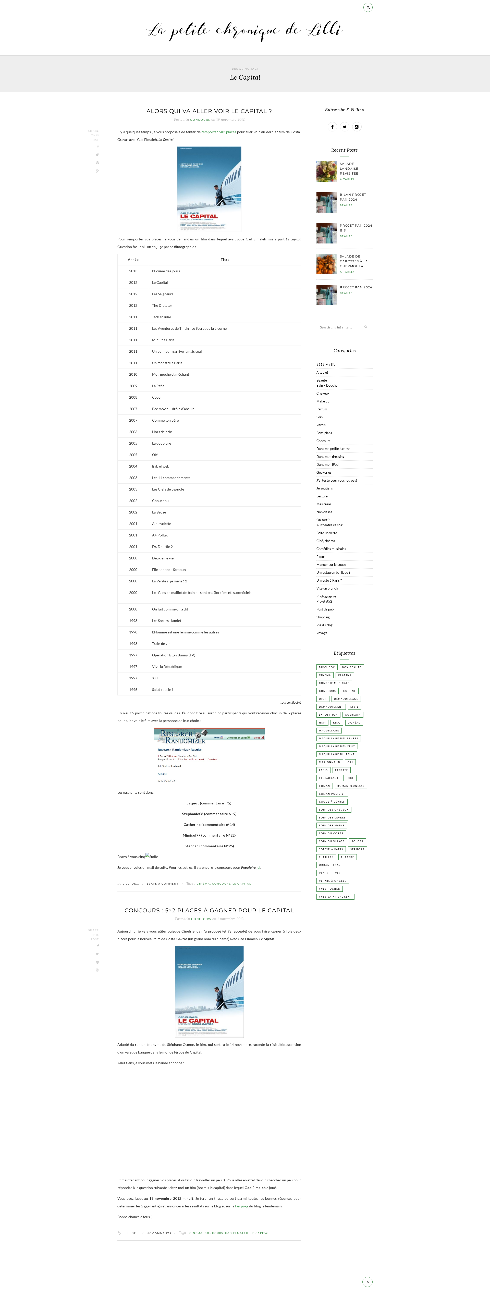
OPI (350, 762)
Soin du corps (331, 833)
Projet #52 (324, 601)
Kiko (337, 722)
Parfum (321, 409)
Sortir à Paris (331, 849)
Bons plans (324, 433)
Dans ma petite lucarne (333, 449)
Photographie (326, 596)
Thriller (326, 857)
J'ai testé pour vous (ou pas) (336, 480)
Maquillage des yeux (337, 746)
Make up (322, 401)
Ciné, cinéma (325, 541)
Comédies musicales (331, 549)
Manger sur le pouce (331, 564)
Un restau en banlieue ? (333, 572)
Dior (323, 698)
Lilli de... (131, 883)
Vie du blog (324, 625)
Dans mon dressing (330, 457)
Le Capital (241, 883)
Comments (159, 1233)
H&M (322, 722)
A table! (347, 179)
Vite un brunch (327, 588)
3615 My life (325, 364)
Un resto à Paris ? (329, 580)
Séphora (357, 849)
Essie (354, 706)
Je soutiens (324, 488)
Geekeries (324, 472)
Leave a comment (163, 883)
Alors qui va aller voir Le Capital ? (209, 111)
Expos (320, 557)
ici (258, 867)
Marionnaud (329, 762)
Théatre (347, 857)
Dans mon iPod (327, 464)
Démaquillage (346, 698)
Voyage (321, 633)
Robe (350, 778)
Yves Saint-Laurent (335, 896)
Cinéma (203, 883)
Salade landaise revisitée (349, 168)
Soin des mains (332, 825)
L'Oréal (354, 722)
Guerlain (353, 714)
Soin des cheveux (334, 809)
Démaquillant (331, 706)
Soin (319, 417)
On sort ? (322, 520)
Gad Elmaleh (237, 1232)
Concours (200, 119)
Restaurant (329, 778)
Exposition (328, 714)
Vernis (321, 425)
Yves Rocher (329, 888)
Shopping (323, 617)
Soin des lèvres (332, 817)
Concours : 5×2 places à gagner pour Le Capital (209, 910)
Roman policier (332, 793)
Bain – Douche (326, 385)
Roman (324, 786)
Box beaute (351, 667)
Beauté (346, 205)
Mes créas (324, 504)
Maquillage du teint (337, 754)
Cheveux (322, 393)
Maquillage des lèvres (338, 738)
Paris (323, 770)
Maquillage (329, 730)
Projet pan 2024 (356, 287)
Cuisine (349, 691)
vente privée (330, 873)
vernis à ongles (333, 880)
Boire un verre (326, 533)
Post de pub (325, 609)
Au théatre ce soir (329, 525)
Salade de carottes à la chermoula (354, 261)
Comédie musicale (334, 683)
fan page (242, 1206)
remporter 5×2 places (218, 132)
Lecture (322, 496)
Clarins (344, 675)
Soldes (357, 841)
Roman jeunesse (351, 786)
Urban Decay (330, 865)
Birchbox (327, 667)
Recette (341, 770)
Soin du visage (332, 841)
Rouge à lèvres (332, 801)
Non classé (324, 512)
